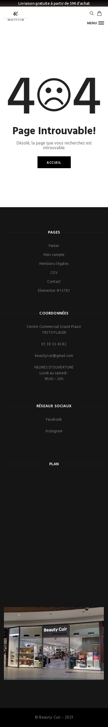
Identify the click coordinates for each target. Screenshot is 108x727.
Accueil (54, 163)
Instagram (54, 431)
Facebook (54, 419)
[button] (95, 23)
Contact (54, 281)
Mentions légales (54, 263)
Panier (54, 246)
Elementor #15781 (54, 290)
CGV (54, 272)
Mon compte (54, 255)
